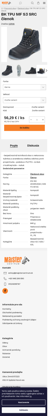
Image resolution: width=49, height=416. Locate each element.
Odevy (5, 343)
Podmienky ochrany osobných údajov (19, 320)
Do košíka (24, 128)
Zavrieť (20, 136)
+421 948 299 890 (16, 278)
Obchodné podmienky (12, 312)
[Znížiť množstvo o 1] (31, 120)
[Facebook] (5, 291)
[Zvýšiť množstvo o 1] (43, 120)
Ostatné (6, 357)
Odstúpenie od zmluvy (12, 323)
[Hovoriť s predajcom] (20, 3)
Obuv (4, 346)
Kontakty (6, 309)
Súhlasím (23, 410)
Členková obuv (37, 174)
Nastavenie (23, 402)
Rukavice (6, 353)
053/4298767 (14, 284)
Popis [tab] (14, 145)
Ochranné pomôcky (11, 350)
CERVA (12, 24)
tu (31, 396)
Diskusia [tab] (33, 145)
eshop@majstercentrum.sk (20, 273)
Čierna (33, 177)
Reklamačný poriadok (12, 316)
